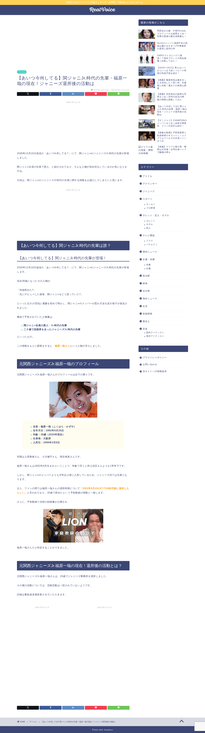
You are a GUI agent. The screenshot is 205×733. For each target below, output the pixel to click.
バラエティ (151, 244)
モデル (149, 224)
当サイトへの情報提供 (155, 371)
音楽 (145, 329)
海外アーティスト (155, 336)
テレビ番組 (149, 235)
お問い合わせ (150, 364)
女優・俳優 (149, 259)
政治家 (146, 275)
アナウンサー (150, 183)
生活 (145, 306)
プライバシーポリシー (155, 357)
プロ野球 (150, 208)
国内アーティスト (155, 332)
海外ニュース (150, 298)
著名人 (146, 321)
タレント (150, 221)
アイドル (21, 72)
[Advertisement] (74, 42)
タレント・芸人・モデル (156, 215)
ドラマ (149, 241)
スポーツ (147, 199)
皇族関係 (147, 313)
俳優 (148, 265)
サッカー (150, 204)
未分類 (146, 291)
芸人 (148, 228)
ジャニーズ (149, 191)
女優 (148, 268)
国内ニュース (150, 251)
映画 (145, 283)
